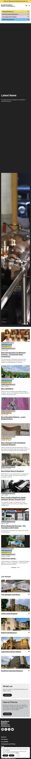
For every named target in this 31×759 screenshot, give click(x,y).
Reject (11, 755)
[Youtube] (12, 729)
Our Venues (4, 739)
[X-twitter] (5, 729)
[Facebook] (2, 729)
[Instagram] (9, 729)
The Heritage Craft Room (10, 594)
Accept (5, 755)
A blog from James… (8, 558)
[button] (26, 5)
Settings (18, 755)
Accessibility (4, 741)
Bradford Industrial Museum (10, 14)
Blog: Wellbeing (7, 389)
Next (18, 567)
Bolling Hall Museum (7, 11)
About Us (3, 737)
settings (17, 752)
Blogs (2, 746)
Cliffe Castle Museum (8, 19)
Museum (6, 344)
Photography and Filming (8, 744)
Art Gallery (7, 342)
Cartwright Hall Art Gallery (9, 17)
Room (6, 413)
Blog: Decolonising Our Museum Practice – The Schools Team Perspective (13, 354)
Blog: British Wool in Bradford (12, 471)
